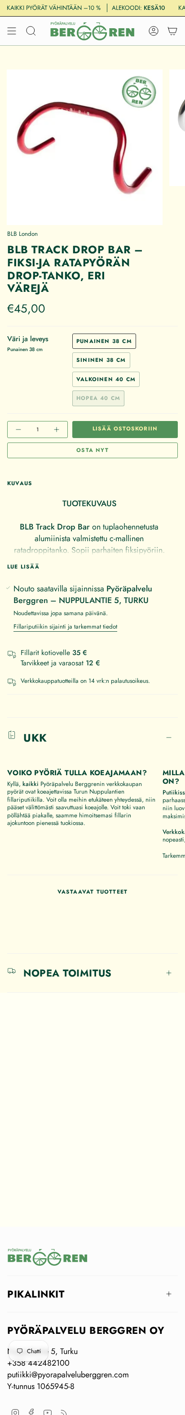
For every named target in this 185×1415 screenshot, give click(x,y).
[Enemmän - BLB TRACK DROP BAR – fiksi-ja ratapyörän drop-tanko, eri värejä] (56, 429)
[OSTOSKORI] (172, 31)
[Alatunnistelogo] (47, 1257)
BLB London (22, 234)
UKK (35, 738)
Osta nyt (92, 450)
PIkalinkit (36, 1294)
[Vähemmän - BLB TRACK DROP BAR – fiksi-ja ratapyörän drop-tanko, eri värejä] (19, 429)
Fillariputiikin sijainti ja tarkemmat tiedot (65, 626)
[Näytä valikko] (12, 31)
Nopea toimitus (67, 973)
